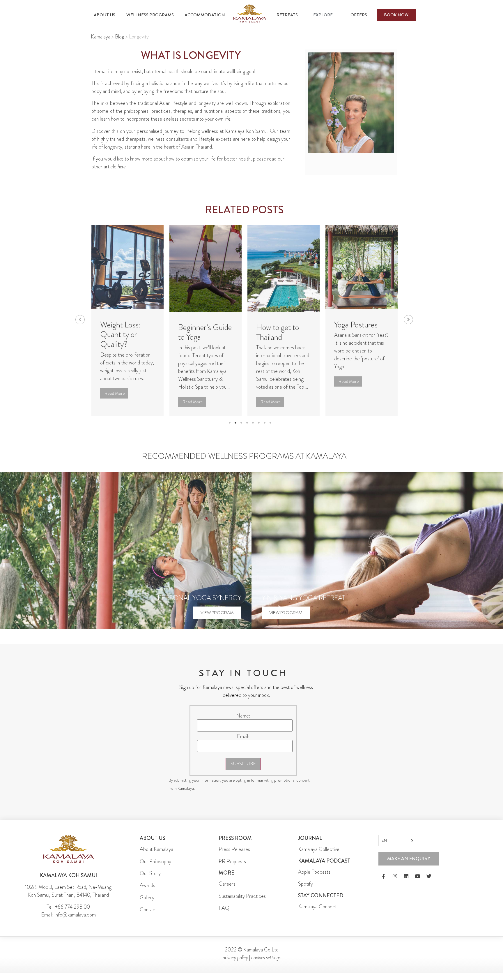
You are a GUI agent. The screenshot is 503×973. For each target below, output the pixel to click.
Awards (147, 885)
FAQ (224, 908)
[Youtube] (417, 876)
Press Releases (234, 849)
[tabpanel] (127, 320)
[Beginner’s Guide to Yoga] (127, 268)
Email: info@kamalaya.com (68, 915)
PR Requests (232, 861)
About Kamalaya (156, 849)
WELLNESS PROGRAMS (150, 15)
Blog (119, 36)
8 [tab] (270, 423)
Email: (243, 736)
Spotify (305, 884)
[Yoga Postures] (283, 267)
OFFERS (358, 15)
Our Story (150, 873)
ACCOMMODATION (205, 15)
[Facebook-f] (383, 876)
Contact (148, 909)
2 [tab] (235, 423)
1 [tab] (230, 423)
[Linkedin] (406, 876)
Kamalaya (100, 36)
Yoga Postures (278, 325)
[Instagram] (395, 876)
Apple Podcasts (314, 872)
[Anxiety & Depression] (361, 267)
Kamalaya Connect (317, 906)
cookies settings (266, 957)
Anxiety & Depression (352, 330)
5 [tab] (253, 423)
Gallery (147, 897)
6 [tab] (259, 423)
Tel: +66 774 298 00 (68, 907)
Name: (243, 715)
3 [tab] (241, 423)
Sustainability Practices (242, 896)
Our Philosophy (155, 861)
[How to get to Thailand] (205, 268)
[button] (80, 319)
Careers (227, 884)
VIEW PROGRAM (217, 612)
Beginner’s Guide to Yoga (127, 332)
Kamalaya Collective (318, 849)
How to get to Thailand (199, 332)
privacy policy (235, 957)
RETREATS (287, 15)
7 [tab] (265, 423)
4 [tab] (247, 423)
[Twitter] (429, 876)
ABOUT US (104, 15)
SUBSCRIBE (243, 763)
